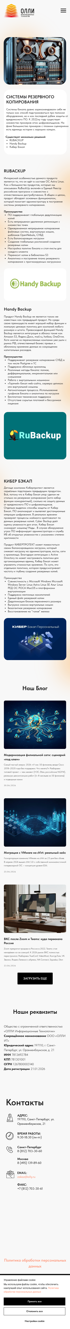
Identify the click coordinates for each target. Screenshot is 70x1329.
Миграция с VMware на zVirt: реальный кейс (35, 852)
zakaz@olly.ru (26, 1177)
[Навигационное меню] (63, 11)
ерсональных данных (29, 1291)
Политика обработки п (23, 1260)
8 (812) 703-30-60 (29, 1151)
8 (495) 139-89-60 (29, 1163)
